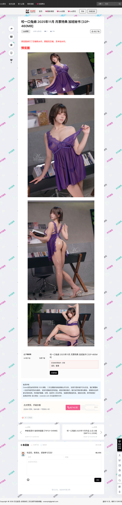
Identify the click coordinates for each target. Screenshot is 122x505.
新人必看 (21, 4)
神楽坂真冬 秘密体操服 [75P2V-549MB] (41, 431)
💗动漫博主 (41, 4)
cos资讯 (3, 4)
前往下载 (96, 31)
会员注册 (12, 4)
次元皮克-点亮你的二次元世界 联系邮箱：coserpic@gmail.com (35, 501)
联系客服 (30, 4)
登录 (82, 11)
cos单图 (25, 31)
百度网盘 (54, 373)
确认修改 (98, 453)
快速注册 (92, 11)
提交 (97, 480)
